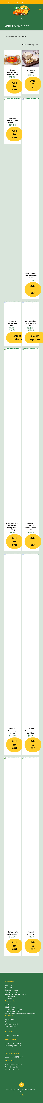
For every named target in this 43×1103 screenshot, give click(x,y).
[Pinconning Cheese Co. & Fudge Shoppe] (21, 10)
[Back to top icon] (21, 1084)
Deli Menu (8, 1005)
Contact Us (9, 988)
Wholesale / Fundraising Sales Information (20, 1013)
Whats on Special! (11, 1024)
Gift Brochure (10, 1007)
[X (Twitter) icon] (23, 1095)
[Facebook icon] (20, 1095)
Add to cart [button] (14, 86)
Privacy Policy (10, 996)
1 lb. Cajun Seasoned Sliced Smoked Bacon (12, 72)
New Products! (10, 1026)
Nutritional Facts (11, 992)
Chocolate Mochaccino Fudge (12, 323)
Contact (17, 3)
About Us (8, 986)
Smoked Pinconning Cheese (12, 731)
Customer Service (28, 3)
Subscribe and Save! (12, 1036)
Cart (6, 1022)
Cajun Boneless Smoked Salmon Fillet (31, 276)
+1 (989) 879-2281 (16, 1057)
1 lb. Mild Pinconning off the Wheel (30, 731)
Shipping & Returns (12, 1011)
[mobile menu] (40, 9)
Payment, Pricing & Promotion (15, 994)
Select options (17, 337)
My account (9, 1020)
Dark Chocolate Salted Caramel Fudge (30, 323)
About (10, 3)
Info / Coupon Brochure (13, 1009)
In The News (9, 999)
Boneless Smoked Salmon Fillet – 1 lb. (12, 120)
